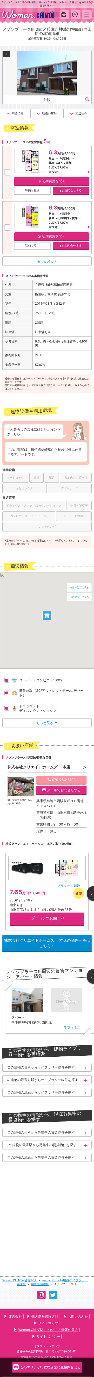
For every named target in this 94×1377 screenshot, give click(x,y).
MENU (87, 15)
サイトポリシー (48, 1336)
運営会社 (15, 1316)
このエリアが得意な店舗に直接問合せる (50, 1367)
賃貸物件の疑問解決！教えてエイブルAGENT (46, 1351)
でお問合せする (64, 790)
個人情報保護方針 (44, 1316)
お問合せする (73, 190)
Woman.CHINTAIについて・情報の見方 (48, 1330)
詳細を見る (32, 190)
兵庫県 (21, 1284)
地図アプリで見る (79, 597)
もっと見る (46, 723)
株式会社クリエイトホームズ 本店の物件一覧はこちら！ (47, 943)
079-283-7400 (64, 780)
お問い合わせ (78, 1316)
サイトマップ (48, 1323)
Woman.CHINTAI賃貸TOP (19, 1280)
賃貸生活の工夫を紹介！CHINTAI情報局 (46, 1357)
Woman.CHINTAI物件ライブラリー (65, 1280)
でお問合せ (48, 918)
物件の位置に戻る (79, 587)
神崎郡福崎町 (40, 1284)
